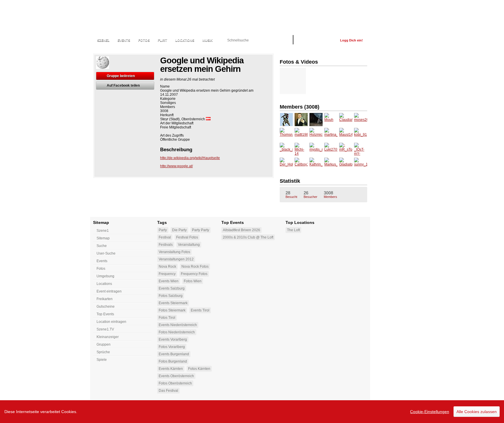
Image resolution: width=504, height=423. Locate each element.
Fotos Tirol (167, 318)
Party (163, 230)
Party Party (200, 230)
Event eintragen (109, 291)
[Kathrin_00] (316, 164)
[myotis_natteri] (316, 149)
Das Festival (168, 391)
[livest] (301, 119)
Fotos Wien (193, 281)
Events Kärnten (171, 369)
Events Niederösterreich (178, 325)
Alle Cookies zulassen (476, 411)
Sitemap (103, 238)
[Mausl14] (345, 134)
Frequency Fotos (194, 274)
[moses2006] (360, 119)
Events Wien (168, 281)
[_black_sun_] (286, 149)
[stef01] (316, 119)
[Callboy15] (301, 164)
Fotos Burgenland (173, 361)
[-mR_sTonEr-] (345, 149)
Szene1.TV (105, 329)
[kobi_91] (360, 134)
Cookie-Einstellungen (429, 411)
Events (124, 40)
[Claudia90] (345, 119)
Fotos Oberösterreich (175, 383)
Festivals (166, 245)
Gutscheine (106, 306)
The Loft (293, 230)
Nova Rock (167, 266)
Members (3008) (299, 107)
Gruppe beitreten (121, 76)
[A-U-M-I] (286, 119)
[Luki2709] (330, 149)
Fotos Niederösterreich (177, 332)
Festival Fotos (187, 237)
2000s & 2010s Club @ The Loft (248, 237)
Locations (184, 40)
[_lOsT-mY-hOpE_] (360, 149)
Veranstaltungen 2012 (176, 259)
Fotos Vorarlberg (172, 347)
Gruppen (104, 344)
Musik (207, 40)
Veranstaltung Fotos (174, 252)
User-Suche (106, 253)
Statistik (290, 181)
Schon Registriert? (316, 40)
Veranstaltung (189, 245)
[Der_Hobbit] (286, 164)
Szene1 (103, 231)
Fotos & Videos (299, 62)
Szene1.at (124, 16)
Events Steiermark (173, 303)
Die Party (179, 230)
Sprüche (103, 352)
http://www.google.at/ (176, 166)
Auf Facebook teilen (123, 85)
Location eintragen (111, 322)
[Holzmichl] (316, 134)
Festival (165, 237)
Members (330, 194)
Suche (102, 246)
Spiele (102, 360)
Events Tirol (200, 310)
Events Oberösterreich (176, 376)
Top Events (105, 314)
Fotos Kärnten (199, 369)
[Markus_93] (330, 164)
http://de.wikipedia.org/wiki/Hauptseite (190, 158)
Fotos (144, 40)
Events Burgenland (174, 354)
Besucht (291, 194)
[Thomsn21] (286, 134)
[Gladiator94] (345, 164)
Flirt (162, 40)
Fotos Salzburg (171, 296)
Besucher (310, 194)
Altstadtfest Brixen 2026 (241, 230)
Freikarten (105, 299)
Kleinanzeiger (108, 337)
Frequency (167, 274)
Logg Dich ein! (351, 40)
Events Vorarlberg (173, 339)
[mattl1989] (301, 134)
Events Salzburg (172, 288)
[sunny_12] (360, 164)
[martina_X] (330, 134)
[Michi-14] (301, 149)
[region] (252, 411)
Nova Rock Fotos (195, 266)
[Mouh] (330, 119)
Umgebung (105, 276)
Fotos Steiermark (172, 310)
